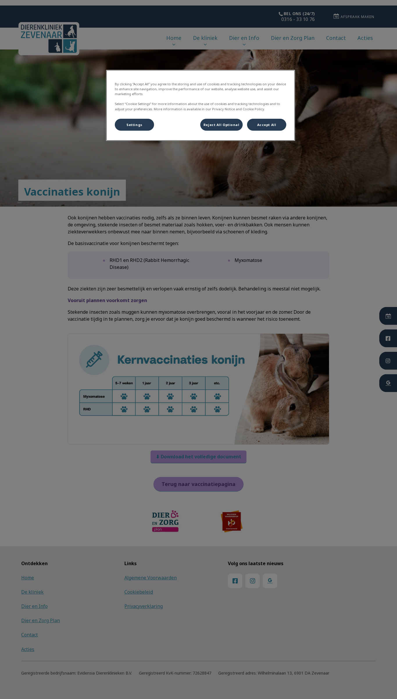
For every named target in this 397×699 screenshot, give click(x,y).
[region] (200, 105)
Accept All (266, 125)
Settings (134, 125)
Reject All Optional (221, 125)
